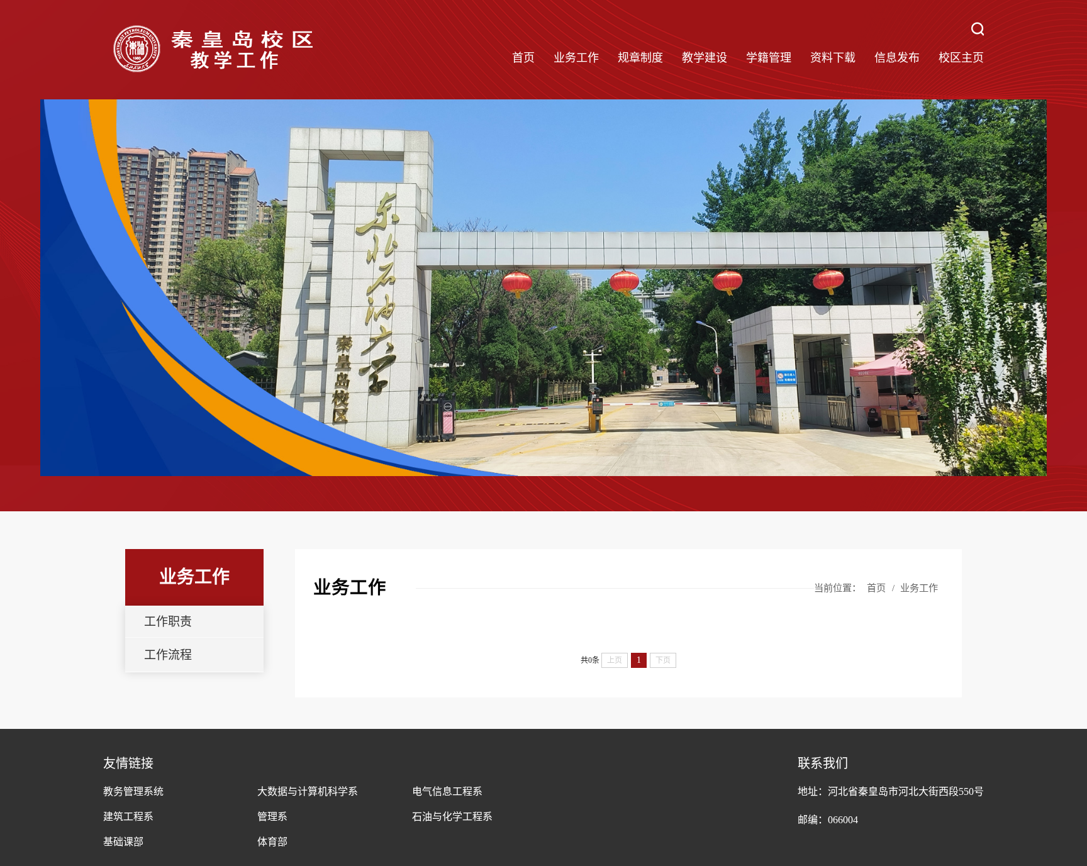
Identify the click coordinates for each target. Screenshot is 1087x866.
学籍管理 (768, 58)
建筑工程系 (128, 816)
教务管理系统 (133, 791)
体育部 (272, 841)
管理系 (272, 816)
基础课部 (123, 841)
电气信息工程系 (447, 791)
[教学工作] (213, 49)
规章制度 (640, 58)
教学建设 (704, 58)
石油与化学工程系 (452, 816)
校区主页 (961, 58)
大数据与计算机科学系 (307, 791)
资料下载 (833, 58)
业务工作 (576, 58)
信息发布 (897, 58)
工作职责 (168, 621)
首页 (523, 58)
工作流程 (168, 655)
